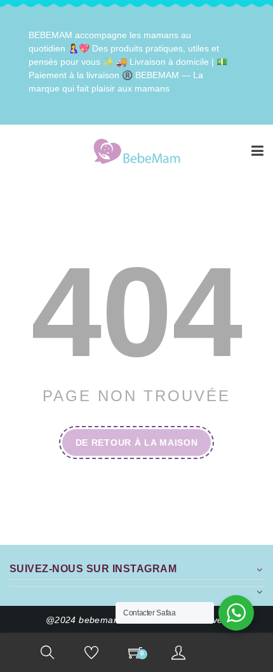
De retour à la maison (137, 442)
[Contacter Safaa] (236, 613)
